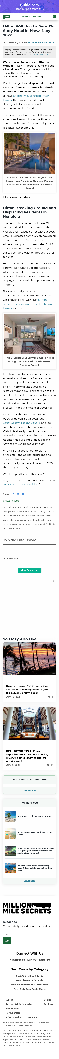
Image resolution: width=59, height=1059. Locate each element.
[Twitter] (18, 494)
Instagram (44, 959)
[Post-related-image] (29, 658)
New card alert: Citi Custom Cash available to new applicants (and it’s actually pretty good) (27, 689)
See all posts (29, 880)
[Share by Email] (23, 494)
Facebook (17, 959)
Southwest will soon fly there (21, 422)
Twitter (31, 959)
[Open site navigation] (54, 17)
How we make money (40, 55)
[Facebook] (13, 494)
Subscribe (10, 922)
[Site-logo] (7, 16)
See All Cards (29, 790)
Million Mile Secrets (41, 42)
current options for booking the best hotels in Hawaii (27, 304)
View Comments (29, 570)
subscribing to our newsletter (21, 484)
